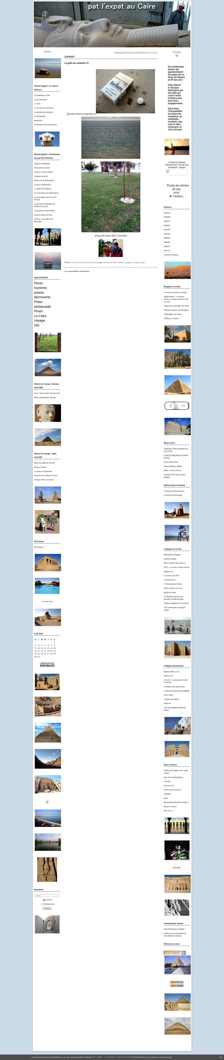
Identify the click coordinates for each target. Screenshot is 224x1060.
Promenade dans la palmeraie (45, 124)
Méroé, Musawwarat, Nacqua (45, 397)
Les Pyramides (39, 116)
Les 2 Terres (168, 695)
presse (39, 292)
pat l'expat (177, 867)
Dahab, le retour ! (170, 806)
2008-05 (167, 229)
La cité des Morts (40, 99)
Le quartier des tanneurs (43, 112)
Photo (38, 311)
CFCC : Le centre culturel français (176, 567)
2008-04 (167, 234)
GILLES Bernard (170, 929)
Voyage (39, 320)
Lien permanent (76, 262)
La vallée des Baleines (42, 189)
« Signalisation (119, 53)
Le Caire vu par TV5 (171, 575)
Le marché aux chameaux (44, 108)
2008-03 (167, 238)
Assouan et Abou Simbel (43, 172)
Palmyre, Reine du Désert (43, 480)
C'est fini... (168, 781)
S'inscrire (49, 900)
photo (106, 262)
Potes (38, 302)
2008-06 (167, 225)
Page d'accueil (132, 53)
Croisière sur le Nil (41, 176)
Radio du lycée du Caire (173, 588)
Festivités (167, 794)
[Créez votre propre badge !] (177, 109)
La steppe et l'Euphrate (43, 471)
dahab (142, 262)
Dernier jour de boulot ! (172, 790)
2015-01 (167, 213)
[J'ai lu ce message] (220, 1057)
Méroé (182, 929)
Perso (38, 283)
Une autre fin (169, 785)
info (36, 325)
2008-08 (167, 217)
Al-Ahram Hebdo (170, 559)
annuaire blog (47, 601)
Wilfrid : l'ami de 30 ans (172, 470)
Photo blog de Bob (171, 462)
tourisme (40, 288)
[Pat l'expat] (177, 56)
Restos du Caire (170, 592)
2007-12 (167, 250)
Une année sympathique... (174, 777)
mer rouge (135, 262)
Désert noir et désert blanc (44, 180)
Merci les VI (168, 811)
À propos (47, 52)
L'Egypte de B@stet (171, 699)
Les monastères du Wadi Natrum (46, 193)
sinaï (111, 262)
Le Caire (37, 104)
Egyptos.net (168, 676)
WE (115, 262)
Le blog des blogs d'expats (174, 491)
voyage (127, 262)
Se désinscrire (49, 904)
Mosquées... (38, 120)
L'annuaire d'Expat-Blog (173, 495)
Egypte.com (168, 571)
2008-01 (167, 246)
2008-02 (167, 242)
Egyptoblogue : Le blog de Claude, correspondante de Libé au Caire (176, 299)
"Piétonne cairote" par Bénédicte (176, 310)
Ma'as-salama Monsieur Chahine (176, 802)
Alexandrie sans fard (42, 168)
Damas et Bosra (40, 467)
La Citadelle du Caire (42, 95)
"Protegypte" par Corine (173, 314)
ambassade (42, 306)
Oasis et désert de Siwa (43, 215)
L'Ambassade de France (173, 584)
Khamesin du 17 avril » (148, 53)
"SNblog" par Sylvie (171, 318)
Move (166, 798)
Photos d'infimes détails (173, 466)
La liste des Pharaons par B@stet (176, 691)
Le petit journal (169, 580)
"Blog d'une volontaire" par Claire (176, 306)
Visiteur (166, 933)
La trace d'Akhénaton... (43, 185)
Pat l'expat (177, 52)
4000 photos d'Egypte (172, 555)
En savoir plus (166, 1057)
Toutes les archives (171, 255)
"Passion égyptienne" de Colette (176, 603)
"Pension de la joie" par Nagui (175, 292)
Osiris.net (167, 703)
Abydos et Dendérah (42, 164)
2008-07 (167, 221)
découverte (42, 297)
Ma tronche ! (39, 547)
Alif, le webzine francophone (174, 563)
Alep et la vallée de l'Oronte (44, 463)
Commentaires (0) (90, 262)
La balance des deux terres (174, 687)
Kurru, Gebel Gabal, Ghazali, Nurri (47, 393)
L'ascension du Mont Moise (44, 211)
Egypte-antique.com (171, 671)
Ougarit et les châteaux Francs (45, 475)
